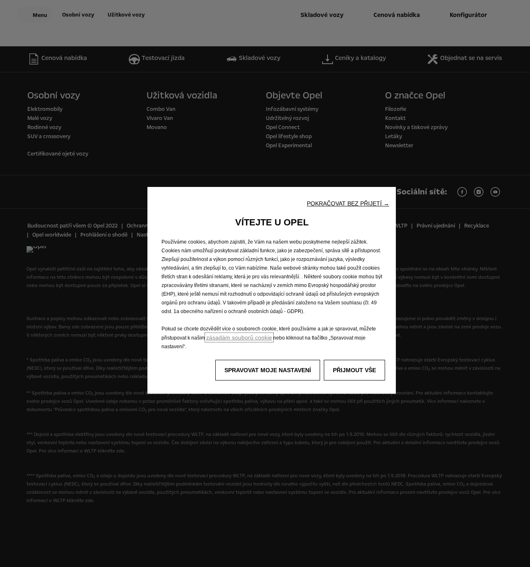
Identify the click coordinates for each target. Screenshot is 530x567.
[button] (348, 203)
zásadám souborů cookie (239, 337)
